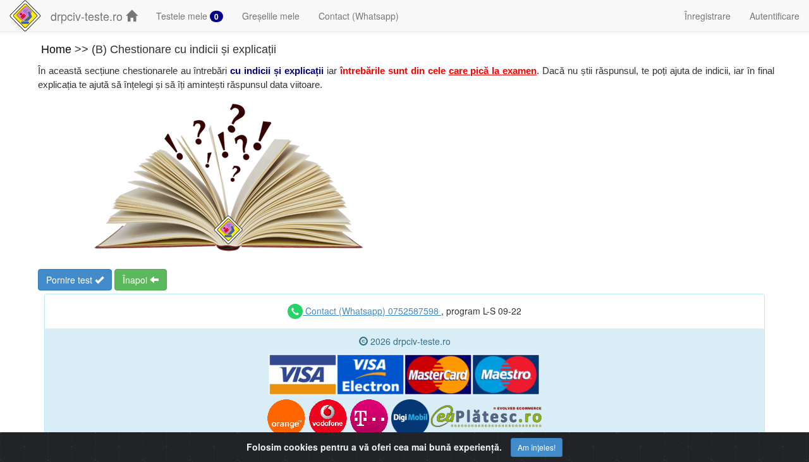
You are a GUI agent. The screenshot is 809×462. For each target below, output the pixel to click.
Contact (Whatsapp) (359, 15)
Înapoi (136, 279)
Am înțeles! (537, 447)
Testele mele (187, 15)
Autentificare (775, 15)
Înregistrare (707, 15)
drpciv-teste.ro (88, 16)
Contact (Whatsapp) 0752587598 (372, 310)
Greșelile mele (271, 15)
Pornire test (70, 279)
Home (56, 49)
